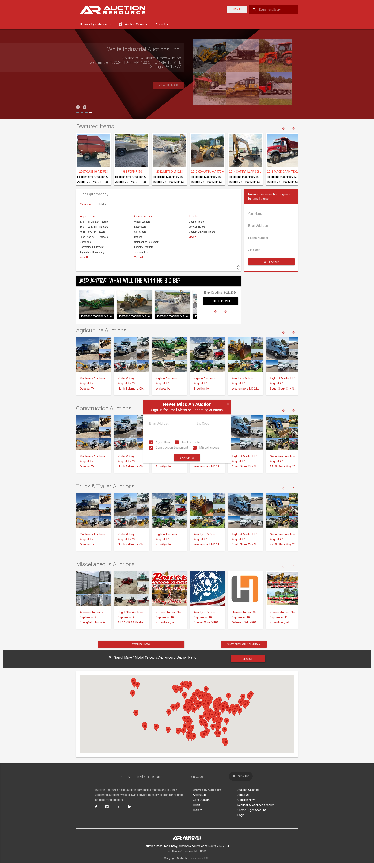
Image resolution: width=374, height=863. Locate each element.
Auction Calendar (248, 789)
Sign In (237, 9)
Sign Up (185, 457)
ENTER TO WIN (221, 300)
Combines (85, 242)
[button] (78, 107)
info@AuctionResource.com (189, 846)
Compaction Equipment (146, 242)
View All (84, 257)
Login (240, 815)
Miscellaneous (208, 447)
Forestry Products (143, 247)
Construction (143, 216)
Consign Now (141, 644)
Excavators (140, 226)
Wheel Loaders (142, 221)
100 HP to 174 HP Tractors (94, 226)
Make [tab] (102, 204)
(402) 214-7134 (219, 846)
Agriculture (162, 442)
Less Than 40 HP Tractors (94, 237)
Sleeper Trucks (197, 221)
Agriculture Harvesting (92, 252)
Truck (196, 805)
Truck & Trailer (191, 442)
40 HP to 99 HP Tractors (92, 232)
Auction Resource (156, 846)
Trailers (197, 810)
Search (248, 658)
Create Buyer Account (251, 810)
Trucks (194, 216)
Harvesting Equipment (92, 247)
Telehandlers (141, 252)
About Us (162, 24)
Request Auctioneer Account (255, 805)
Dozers (138, 237)
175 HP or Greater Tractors (94, 221)
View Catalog (168, 85)
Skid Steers (140, 232)
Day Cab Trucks (197, 226)
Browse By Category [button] (94, 24)
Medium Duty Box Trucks (202, 232)
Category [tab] (86, 204)
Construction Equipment (171, 447)
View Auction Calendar (244, 644)
